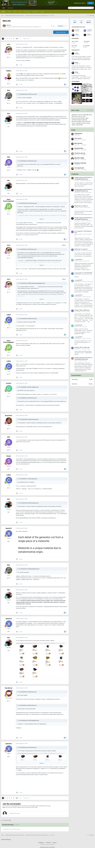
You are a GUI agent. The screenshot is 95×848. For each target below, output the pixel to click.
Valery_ (89, 34)
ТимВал (8, 71)
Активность (10, 7)
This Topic (86, 7)
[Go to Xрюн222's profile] (8, 533)
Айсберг (83, 118)
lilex (8, 113)
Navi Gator (74, 121)
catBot (8, 315)
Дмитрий (84, 119)
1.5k (9, 428)
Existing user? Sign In (79, 3)
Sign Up (90, 3)
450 (9, 327)
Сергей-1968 (79, 124)
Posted (85, 180)
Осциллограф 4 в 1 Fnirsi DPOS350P (83, 273)
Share (53, 26)
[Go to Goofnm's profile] (8, 388)
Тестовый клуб (79, 168)
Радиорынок (78, 133)
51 (9, 126)
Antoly (73, 116)
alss (77, 360)
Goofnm (8, 383)
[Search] (92, 8)
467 (9, 214)
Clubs (9, 11)
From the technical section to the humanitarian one (28, 26)
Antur (86, 121)
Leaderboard (35, 11)
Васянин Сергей (76, 118)
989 (9, 83)
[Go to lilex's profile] (8, 118)
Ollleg (76, 34)
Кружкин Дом (78, 148)
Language (41, 842)
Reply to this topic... (15, 813)
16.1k (9, 701)
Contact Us (48, 842)
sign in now (35, 805)
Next (17, 38)
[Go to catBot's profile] (8, 320)
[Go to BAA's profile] (8, 95)
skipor (90, 114)
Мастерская (78, 143)
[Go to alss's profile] (72, 358)
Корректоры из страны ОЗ (81, 205)
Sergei (8, 456)
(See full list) (90, 110)
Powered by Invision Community (47, 844)
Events (14, 11)
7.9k (9, 103)
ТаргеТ (73, 123)
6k (9, 541)
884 (9, 170)
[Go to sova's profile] (4, 26)
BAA (8, 90)
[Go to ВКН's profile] (72, 260)
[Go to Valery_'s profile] (85, 35)
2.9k (9, 57)
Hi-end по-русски (79, 153)
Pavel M (80, 114)
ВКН (77, 260)
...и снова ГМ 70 (78, 259)
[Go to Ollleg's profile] (73, 35)
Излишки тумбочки (80, 163)
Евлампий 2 (78, 281)
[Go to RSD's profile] (8, 162)
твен (76, 116)
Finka (83, 121)
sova (9, 25)
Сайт (3, 7)
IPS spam (42, 847)
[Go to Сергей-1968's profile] (72, 232)
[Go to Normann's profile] (72, 190)
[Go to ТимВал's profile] (8, 76)
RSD (8, 157)
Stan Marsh (8, 688)
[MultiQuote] (17, 65)
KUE (89, 121)
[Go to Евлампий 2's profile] (72, 281)
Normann (84, 123)
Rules (42, 11)
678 (9, 396)
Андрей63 (78, 123)
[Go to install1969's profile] (72, 273)
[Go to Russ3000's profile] (8, 420)
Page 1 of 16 (26, 38)
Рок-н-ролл (77, 138)
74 (9, 469)
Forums (3, 11)
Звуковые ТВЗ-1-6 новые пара (82, 347)
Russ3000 (8, 415)
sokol (84, 116)
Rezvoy (80, 116)
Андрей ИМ (85, 114)
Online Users (27, 11)
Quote (20, 64)
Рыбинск (79, 121)
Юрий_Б (80, 119)
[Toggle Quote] (18, 94)
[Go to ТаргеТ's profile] (72, 178)
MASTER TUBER (79, 158)
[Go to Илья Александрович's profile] (8, 206)
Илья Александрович (8, 200)
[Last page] (20, 39)
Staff (20, 11)
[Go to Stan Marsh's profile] (8, 693)
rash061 (73, 124)
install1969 (78, 274)
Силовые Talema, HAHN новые (81, 310)
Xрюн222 (8, 528)
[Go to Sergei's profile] (8, 461)
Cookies (54, 842)
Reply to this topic (61, 32)
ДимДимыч (74, 114)
